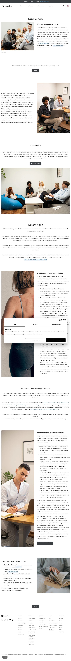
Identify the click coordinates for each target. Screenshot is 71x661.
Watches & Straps (21, 623)
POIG (50, 618)
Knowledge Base (42, 618)
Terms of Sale (51, 627)
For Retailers (61, 631)
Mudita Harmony (32, 627)
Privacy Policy (52, 620)
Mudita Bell (31, 623)
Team (60, 620)
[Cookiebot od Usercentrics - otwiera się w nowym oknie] (60, 320)
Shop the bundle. (44, 1)
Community (41, 5)
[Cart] (63, 6)
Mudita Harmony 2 (32, 629)
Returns (40, 628)
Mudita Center (31, 644)
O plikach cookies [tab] (56, 324)
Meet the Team (35, 163)
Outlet (19, 631)
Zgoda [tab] (14, 324)
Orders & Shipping (42, 624)
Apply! (35, 70)
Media (60, 627)
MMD (60, 629)
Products (30, 5)
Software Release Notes (43, 626)
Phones (19, 618)
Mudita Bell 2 (31, 625)
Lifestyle (20, 629)
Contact (60, 625)
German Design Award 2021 (38, 405)
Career (60, 623)
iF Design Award (25, 405)
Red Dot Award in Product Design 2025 (53, 402)
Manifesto (61, 618)
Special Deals (21, 634)
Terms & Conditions (53, 625)
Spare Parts (20, 627)
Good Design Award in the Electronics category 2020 (44, 409)
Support (50, 5)
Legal (50, 616)
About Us (62, 616)
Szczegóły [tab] (35, 324)
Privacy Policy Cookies (53, 623)
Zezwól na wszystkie (56, 340)
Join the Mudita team (45, 543)
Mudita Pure (31, 620)
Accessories (20, 625)
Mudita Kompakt (32, 618)
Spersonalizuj (34, 340)
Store (22, 5)
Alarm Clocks (21, 620)
